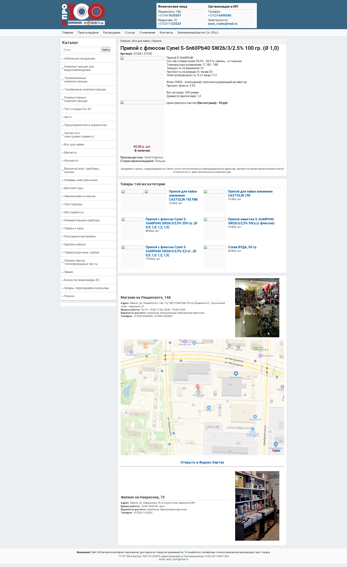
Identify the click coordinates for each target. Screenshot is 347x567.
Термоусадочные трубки (81, 252)
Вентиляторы (73, 188)
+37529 (169, 23)
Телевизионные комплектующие (76, 79)
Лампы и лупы (74, 228)
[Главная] (83, 15)
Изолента (71, 160)
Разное (69, 296)
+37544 (169, 15)
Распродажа (111, 32)
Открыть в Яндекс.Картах (202, 462)
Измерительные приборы (82, 220)
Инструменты (74, 212)
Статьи (130, 32)
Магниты (70, 152)
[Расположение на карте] (202, 454)
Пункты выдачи (88, 32)
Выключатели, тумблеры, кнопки (82, 170)
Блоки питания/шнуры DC (82, 280)
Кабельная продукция (79, 58)
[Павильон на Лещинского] (257, 336)
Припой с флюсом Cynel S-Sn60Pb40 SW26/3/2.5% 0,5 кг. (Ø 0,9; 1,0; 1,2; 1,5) (171, 251)
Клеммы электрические (81, 180)
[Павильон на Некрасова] (257, 539)
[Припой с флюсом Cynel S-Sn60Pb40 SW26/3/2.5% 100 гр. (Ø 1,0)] (142, 59)
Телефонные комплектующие (85, 89)
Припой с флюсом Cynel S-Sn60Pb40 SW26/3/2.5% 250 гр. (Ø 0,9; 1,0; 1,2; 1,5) (171, 223)
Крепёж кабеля (75, 244)
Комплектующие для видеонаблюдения (79, 68)
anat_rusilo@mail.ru (222, 24)
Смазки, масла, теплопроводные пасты (81, 262)
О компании (147, 32)
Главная (67, 32)
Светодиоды (73, 204)
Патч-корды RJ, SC (77, 109)
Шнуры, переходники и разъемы (86, 288)
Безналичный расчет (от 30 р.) (198, 32)
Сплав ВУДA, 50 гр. (242, 247)
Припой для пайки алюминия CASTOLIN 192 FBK (183, 195)
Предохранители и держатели (85, 125)
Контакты (166, 32)
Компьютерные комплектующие (76, 99)
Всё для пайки (74, 144)
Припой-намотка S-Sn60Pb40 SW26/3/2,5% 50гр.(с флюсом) (251, 221)
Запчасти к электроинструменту (79, 134)
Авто (67, 117)
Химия (68, 272)
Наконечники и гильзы (80, 196)
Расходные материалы (80, 236)
